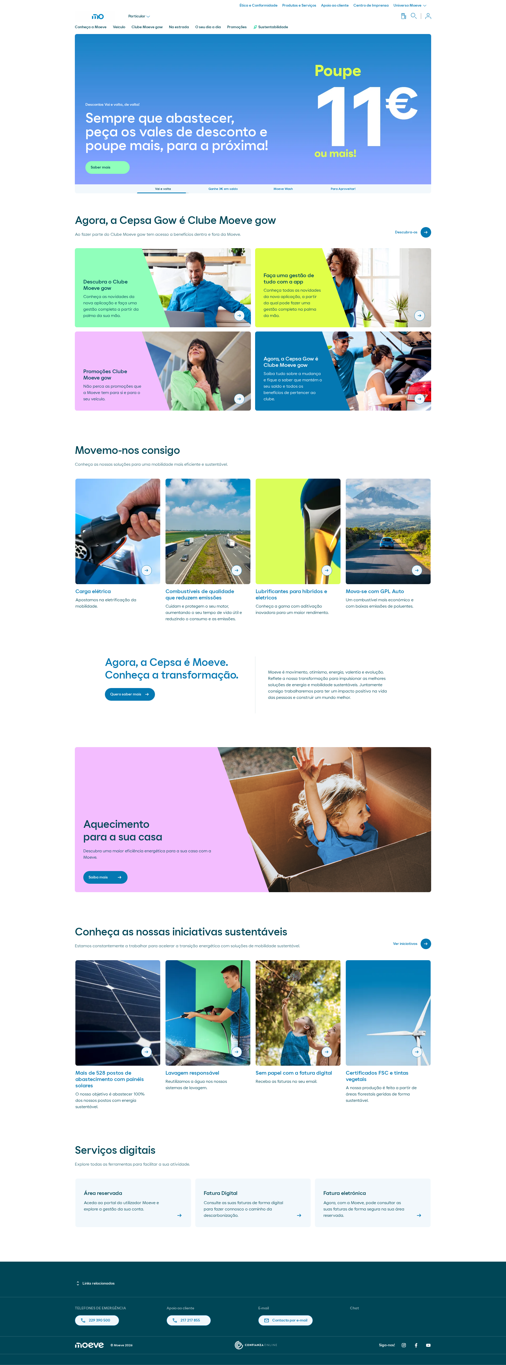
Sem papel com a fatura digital (294, 1073)
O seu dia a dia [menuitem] (208, 27)
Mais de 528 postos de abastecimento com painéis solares (109, 1079)
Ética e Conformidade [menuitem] (259, 5)
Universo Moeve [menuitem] (407, 5)
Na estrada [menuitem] (179, 27)
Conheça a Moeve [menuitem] (90, 27)
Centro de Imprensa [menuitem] (371, 5)
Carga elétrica (93, 591)
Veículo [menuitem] (119, 27)
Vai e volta (163, 188)
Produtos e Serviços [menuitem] (299, 5)
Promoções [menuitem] (237, 27)
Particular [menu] (136, 16)
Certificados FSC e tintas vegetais (377, 1076)
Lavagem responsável (192, 1073)
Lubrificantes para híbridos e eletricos (291, 594)
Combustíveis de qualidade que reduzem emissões (200, 594)
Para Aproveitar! (343, 188)
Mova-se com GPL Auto (375, 591)
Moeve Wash (283, 188)
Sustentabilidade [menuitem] (273, 27)
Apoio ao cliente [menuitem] (335, 5)
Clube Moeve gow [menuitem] (147, 27)
